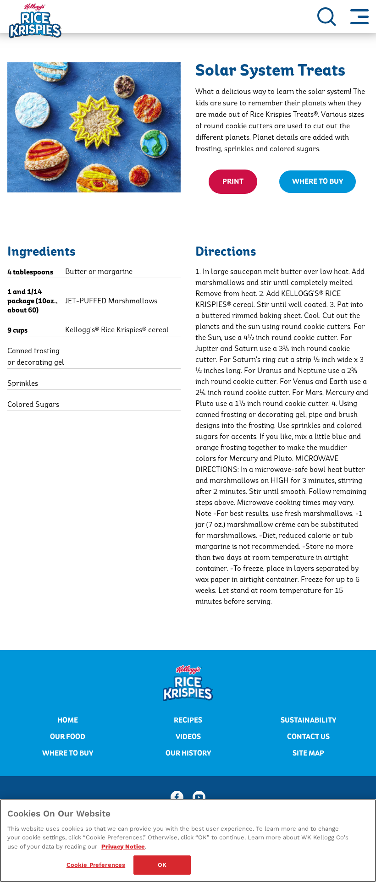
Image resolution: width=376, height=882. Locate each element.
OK (162, 864)
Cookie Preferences (95, 864)
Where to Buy (67, 753)
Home (67, 720)
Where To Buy (317, 181)
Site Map (308, 753)
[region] (188, 840)
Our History (188, 753)
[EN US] (326, 16)
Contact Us (308, 736)
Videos (188, 736)
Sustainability (308, 720)
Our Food (67, 736)
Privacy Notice (123, 846)
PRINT (232, 181)
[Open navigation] (359, 16)
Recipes (188, 720)
